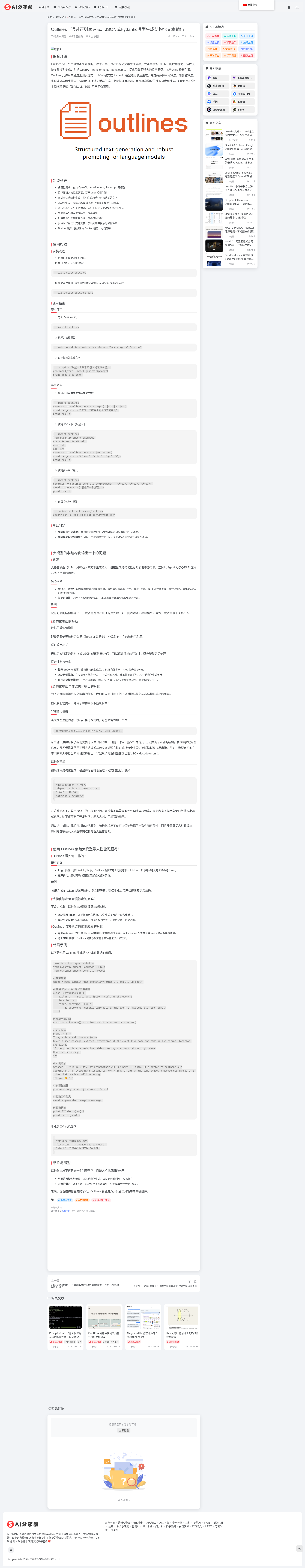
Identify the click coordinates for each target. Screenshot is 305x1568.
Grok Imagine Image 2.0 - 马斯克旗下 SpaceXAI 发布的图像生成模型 (240, 176)
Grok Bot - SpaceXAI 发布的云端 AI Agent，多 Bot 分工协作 (239, 162)
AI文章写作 (229, 49)
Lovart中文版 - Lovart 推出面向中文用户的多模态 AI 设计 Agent (239, 134)
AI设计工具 (247, 36)
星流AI (135, 1526)
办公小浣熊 (122, 1526)
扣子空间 (171, 1526)
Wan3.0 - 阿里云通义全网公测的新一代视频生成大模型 (240, 244)
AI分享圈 (44, 7)
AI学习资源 (230, 55)
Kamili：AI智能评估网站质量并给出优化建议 (103, 1335)
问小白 (159, 1526)
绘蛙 (110, 1526)
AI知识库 (151, 1522)
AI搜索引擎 (247, 49)
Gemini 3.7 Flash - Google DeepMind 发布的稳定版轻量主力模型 (239, 148)
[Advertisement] (124, 1239)
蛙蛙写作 (218, 1522)
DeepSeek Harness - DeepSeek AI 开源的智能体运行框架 (239, 203)
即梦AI (197, 1522)
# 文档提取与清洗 (101, 1200)
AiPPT (208, 1526)
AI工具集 (164, 1522)
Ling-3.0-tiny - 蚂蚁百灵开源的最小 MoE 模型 (239, 215)
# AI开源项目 (82, 1200)
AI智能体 (212, 49)
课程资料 (138, 1522)
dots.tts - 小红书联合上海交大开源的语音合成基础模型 (240, 189)
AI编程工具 (247, 42)
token (70, 890)
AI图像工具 (247, 55)
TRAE (207, 1522)
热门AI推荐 (213, 36)
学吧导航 (177, 1522)
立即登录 (124, 1430)
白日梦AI (184, 1526)
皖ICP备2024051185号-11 (47, 1559)
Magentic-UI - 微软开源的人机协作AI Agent (142, 1335)
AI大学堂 (147, 1526)
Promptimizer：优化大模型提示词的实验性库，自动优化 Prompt (65, 1336)
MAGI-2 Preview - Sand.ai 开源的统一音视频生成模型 (240, 229)
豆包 (187, 1522)
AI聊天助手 (230, 42)
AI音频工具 (230, 36)
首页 (52, 17)
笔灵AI (114, 1530)
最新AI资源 (61, 17)
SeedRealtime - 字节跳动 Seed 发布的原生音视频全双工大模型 (239, 258)
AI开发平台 (213, 55)
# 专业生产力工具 (110, 1341)
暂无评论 (57, 1408)
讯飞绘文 (197, 1526)
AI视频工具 (213, 42)
